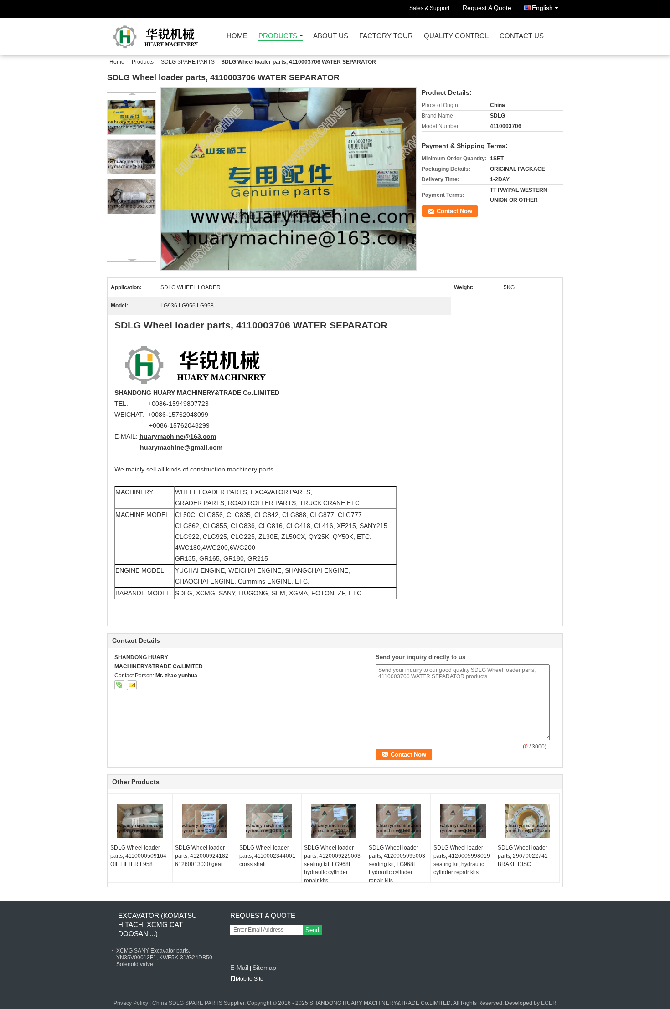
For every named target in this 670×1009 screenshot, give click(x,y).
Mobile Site (249, 979)
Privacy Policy (130, 1003)
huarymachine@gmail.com (181, 447)
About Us (330, 36)
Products (277, 36)
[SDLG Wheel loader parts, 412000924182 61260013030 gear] (205, 821)
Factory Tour (386, 36)
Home (237, 36)
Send (312, 930)
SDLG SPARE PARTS (188, 62)
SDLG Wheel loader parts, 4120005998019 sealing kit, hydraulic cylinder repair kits (461, 860)
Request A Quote (487, 7)
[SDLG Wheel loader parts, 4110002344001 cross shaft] (269, 821)
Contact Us (522, 36)
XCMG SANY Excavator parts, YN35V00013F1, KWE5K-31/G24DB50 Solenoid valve (164, 958)
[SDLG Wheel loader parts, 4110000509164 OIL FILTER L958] (140, 821)
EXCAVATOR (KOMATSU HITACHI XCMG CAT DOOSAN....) (157, 924)
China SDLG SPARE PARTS (187, 1003)
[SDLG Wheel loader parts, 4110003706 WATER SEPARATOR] (288, 179)
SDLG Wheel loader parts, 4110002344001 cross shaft (267, 856)
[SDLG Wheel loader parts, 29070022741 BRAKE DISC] (527, 821)
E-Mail (239, 967)
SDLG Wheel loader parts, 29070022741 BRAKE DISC (523, 856)
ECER (549, 1003)
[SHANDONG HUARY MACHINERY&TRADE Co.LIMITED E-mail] (132, 685)
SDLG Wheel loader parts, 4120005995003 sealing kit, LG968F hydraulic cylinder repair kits (397, 864)
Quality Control (456, 36)
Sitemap (264, 967)
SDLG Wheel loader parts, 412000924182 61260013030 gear (201, 856)
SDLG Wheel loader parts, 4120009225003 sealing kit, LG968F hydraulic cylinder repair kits (332, 864)
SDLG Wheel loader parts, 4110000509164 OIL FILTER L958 (138, 856)
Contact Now (454, 211)
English (542, 7)
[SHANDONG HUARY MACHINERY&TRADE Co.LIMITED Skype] (119, 685)
